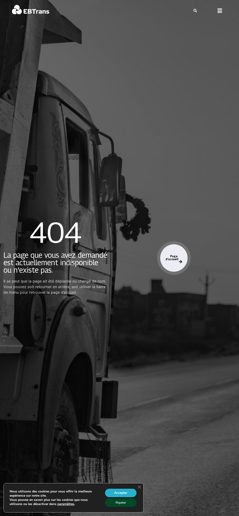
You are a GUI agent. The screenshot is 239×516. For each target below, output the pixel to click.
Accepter (120, 493)
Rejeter (121, 502)
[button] (220, 11)
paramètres (65, 504)
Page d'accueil (172, 257)
